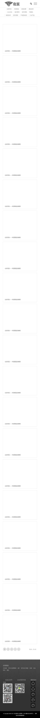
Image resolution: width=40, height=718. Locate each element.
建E (19, 668)
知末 (4, 670)
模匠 (8, 670)
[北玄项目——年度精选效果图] (20, 36)
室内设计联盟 (25, 668)
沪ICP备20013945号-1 (28, 713)
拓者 (31, 668)
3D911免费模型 (12, 668)
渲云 (34, 668)
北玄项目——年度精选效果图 (13, 51)
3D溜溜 (5, 668)
